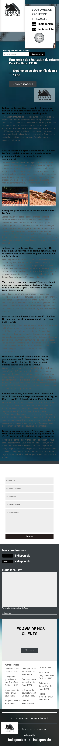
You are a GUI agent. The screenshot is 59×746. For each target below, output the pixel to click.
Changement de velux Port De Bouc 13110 (12, 693)
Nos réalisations (22, 84)
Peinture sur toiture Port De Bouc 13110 (45, 686)
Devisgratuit (39, 37)
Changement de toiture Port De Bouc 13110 (29, 672)
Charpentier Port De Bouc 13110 (12, 670)
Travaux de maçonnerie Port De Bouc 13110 (46, 675)
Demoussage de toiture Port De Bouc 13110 (29, 682)
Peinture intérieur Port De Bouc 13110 (46, 697)
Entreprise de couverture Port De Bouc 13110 (29, 693)
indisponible (46, 24)
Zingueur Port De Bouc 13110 (12, 702)
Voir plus (30, 650)
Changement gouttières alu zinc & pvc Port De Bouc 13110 (11, 680)
